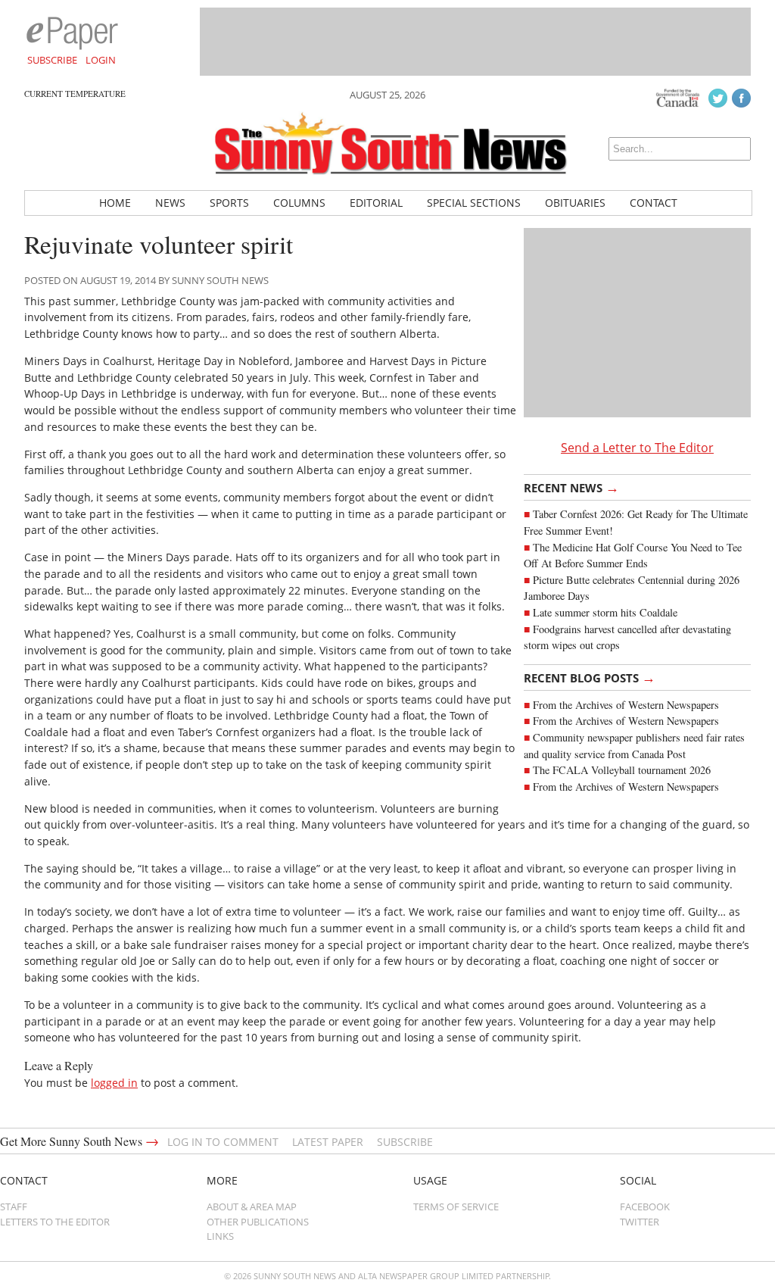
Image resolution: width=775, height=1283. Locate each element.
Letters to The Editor (55, 1221)
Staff (13, 1206)
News (170, 202)
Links (220, 1236)
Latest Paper (327, 1142)
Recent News (571, 487)
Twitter (639, 1221)
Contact (653, 202)
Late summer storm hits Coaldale (605, 612)
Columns (299, 202)
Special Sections (474, 202)
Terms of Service (456, 1206)
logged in (114, 1082)
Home (115, 202)
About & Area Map (252, 1206)
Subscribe (52, 60)
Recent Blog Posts (589, 677)
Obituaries (575, 202)
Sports (229, 202)
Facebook (645, 1206)
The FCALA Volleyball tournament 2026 (622, 770)
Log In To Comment (223, 1142)
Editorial (376, 202)
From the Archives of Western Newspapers (626, 705)
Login (101, 60)
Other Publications (258, 1221)
